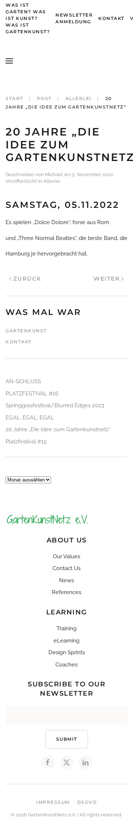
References (66, 592)
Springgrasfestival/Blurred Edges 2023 (55, 405)
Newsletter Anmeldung (74, 18)
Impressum (53, 802)
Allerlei (51, 181)
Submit (66, 739)
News (66, 580)
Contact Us (66, 568)
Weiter (106, 278)
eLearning (66, 640)
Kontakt (111, 18)
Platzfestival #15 (26, 441)
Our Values (66, 556)
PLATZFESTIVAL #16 (32, 393)
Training (66, 628)
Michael (54, 174)
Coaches (66, 664)
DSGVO (87, 802)
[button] (9, 60)
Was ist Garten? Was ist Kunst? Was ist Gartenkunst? (28, 18)
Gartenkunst (26, 330)
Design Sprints (66, 652)
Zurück (27, 278)
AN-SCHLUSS (23, 381)
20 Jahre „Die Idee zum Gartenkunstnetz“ (58, 429)
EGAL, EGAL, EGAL (30, 417)
